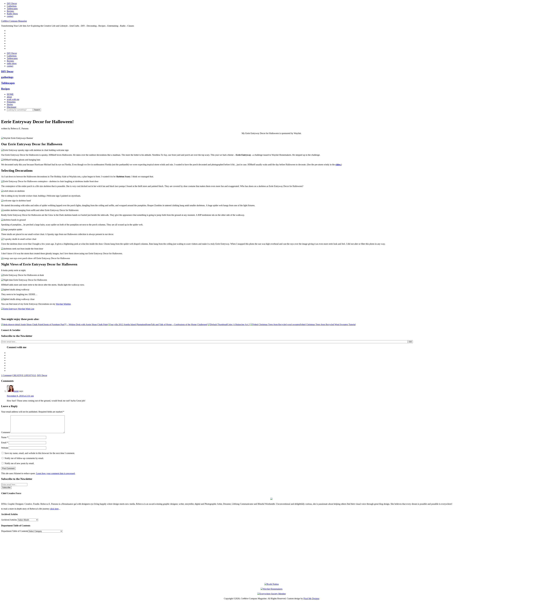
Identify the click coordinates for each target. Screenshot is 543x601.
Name (4, 437)
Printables (11, 102)
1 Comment (6, 375)
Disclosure (11, 107)
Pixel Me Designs (311, 598)
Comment (5, 432)
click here (54, 509)
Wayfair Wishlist (63, 304)
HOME (10, 94)
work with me (13, 99)
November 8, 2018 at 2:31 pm (20, 396)
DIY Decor (42, 375)
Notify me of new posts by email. (19, 463)
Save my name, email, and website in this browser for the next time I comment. (40, 453)
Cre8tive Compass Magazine (14, 21)
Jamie (16, 391)
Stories (10, 104)
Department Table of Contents (14, 531)
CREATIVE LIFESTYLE (24, 375)
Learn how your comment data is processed (55, 473)
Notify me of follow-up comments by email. (24, 458)
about (9, 97)
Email (4, 442)
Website (4, 448)
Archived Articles (9, 520)
